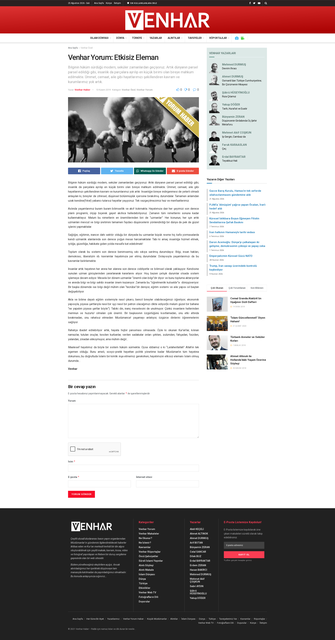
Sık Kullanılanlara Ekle (143, 3)
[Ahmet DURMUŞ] (214, 79)
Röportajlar (218, 38)
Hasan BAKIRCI (198, 569)
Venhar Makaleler (149, 533)
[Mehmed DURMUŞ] (214, 67)
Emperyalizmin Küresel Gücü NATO (230, 255)
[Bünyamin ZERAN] (214, 119)
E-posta (73, 477)
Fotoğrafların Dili (148, 597)
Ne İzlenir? (145, 542)
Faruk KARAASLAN (234, 144)
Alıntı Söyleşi (146, 565)
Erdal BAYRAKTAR (233, 156)
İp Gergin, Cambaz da (234, 136)
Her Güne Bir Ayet (95, 619)
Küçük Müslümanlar (157, 619)
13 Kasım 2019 (103, 89)
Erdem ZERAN (198, 565)
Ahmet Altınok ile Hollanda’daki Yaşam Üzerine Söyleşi (248, 360)
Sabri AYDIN (196, 586)
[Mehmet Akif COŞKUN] (214, 135)
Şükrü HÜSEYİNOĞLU (236, 92)
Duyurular (144, 601)
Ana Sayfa (99, 3)
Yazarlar (156, 38)
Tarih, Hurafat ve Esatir (234, 108)
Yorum (72, 400)
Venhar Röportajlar (150, 551)
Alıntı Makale (146, 569)
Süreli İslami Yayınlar (151, 560)
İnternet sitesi (144, 477)
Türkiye (137, 38)
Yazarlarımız (113, 619)
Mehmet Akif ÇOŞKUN (197, 580)
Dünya (120, 38)
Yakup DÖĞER (231, 104)
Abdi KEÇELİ (197, 529)
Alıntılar (174, 38)
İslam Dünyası (99, 38)
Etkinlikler (144, 588)
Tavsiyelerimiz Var (228, 619)
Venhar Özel (87, 48)
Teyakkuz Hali (229, 160)
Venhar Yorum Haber (133, 619)
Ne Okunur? (145, 538)
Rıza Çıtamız (229, 96)
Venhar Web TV (147, 592)
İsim (71, 461)
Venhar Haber (82, 89)
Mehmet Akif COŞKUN (236, 132)
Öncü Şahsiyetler (148, 556)
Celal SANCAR (198, 551)
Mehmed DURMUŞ (234, 64)
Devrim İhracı (229, 68)
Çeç (224, 148)
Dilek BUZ (195, 556)
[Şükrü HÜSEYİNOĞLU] (214, 95)
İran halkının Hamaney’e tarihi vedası (232, 232)
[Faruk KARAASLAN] (214, 147)
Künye (109, 3)
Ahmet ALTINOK (199, 533)
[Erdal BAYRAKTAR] (214, 160)
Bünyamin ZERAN (233, 116)
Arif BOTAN (196, 542)
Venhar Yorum (145, 89)
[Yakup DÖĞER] (214, 107)
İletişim (117, 3)
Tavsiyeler (195, 38)
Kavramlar (145, 547)
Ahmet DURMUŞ (232, 76)
